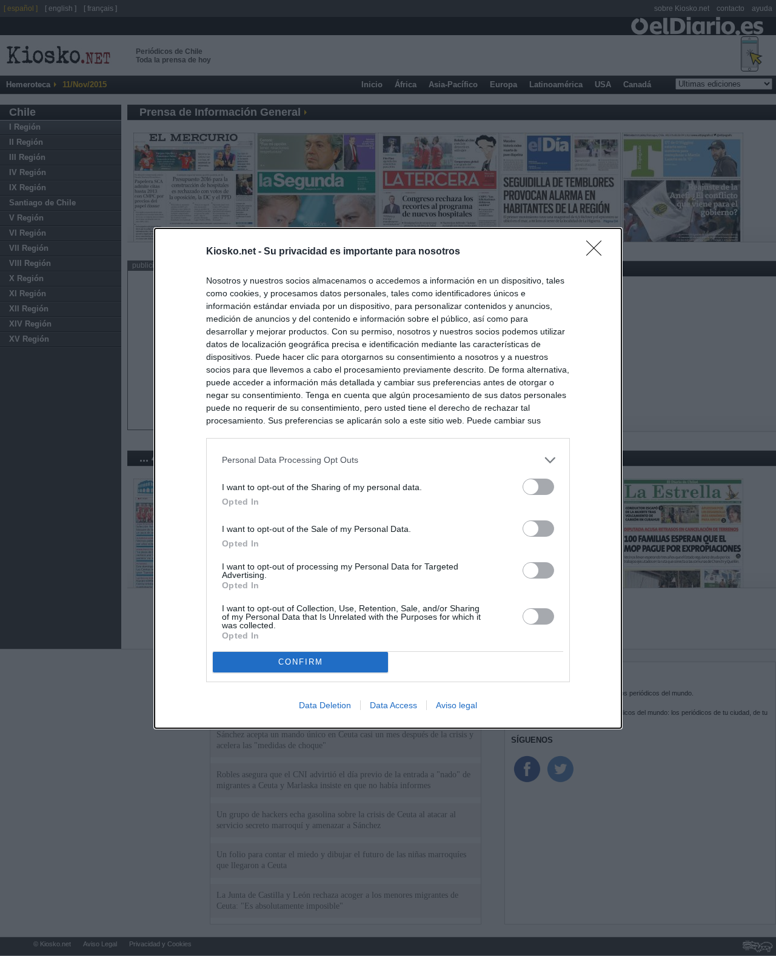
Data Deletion (325, 705)
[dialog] (388, 478)
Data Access (393, 705)
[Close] (597, 252)
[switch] (538, 487)
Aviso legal (456, 705)
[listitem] (388, 460)
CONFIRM (300, 661)
